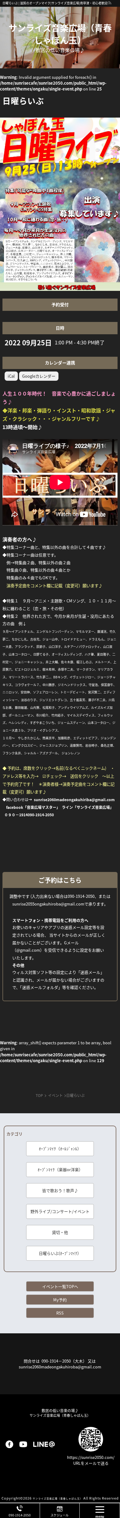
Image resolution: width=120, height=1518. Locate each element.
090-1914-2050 (20, 1515)
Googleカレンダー (38, 376)
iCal (11, 376)
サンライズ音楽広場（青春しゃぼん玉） (60, 34)
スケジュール (59, 1515)
